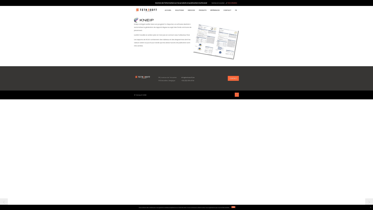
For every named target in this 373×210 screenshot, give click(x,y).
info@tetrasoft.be (188, 77)
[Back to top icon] (237, 95)
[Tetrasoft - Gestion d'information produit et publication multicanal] (146, 10)
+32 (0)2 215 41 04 (187, 81)
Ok (233, 207)
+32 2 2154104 (232, 3)
